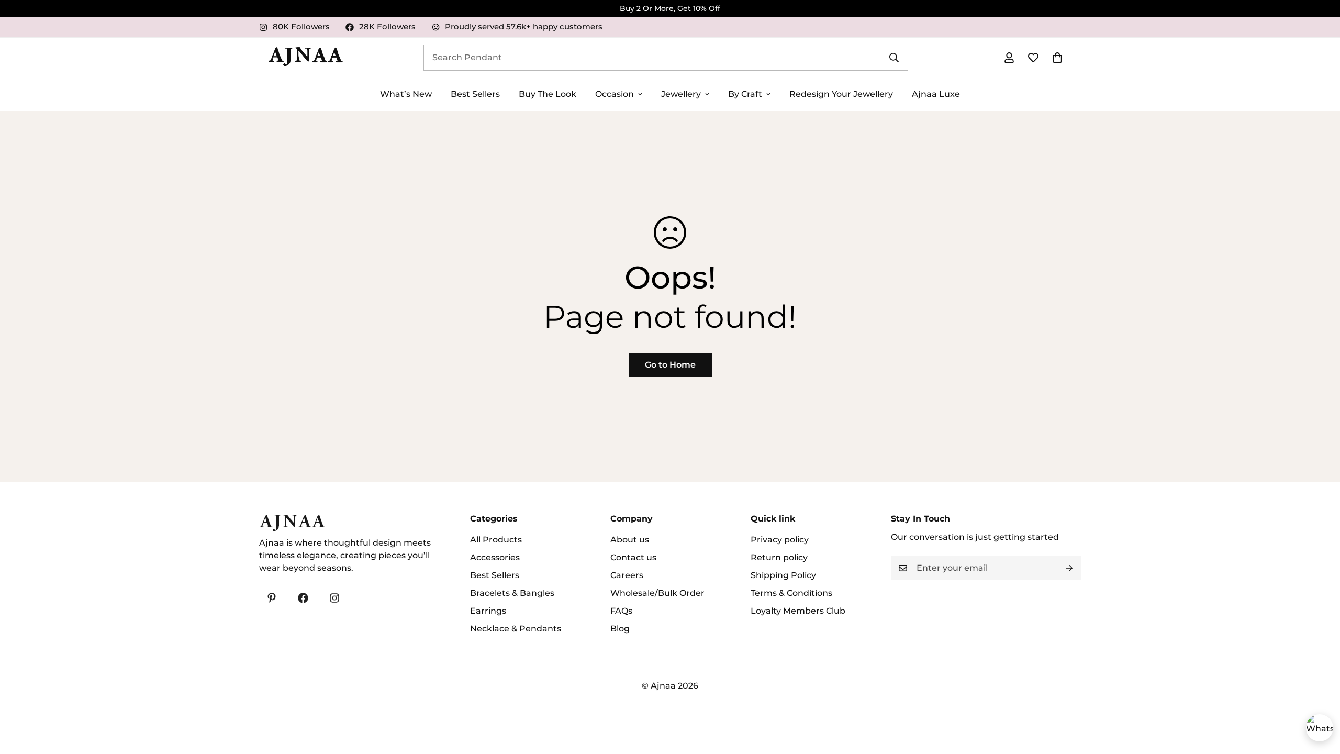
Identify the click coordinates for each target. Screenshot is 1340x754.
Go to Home (670, 365)
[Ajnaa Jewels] (305, 57)
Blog (620, 629)
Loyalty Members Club (798, 611)
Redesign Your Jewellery (841, 94)
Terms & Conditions (791, 593)
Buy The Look (547, 94)
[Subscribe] (1069, 568)
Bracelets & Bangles (512, 593)
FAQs (621, 611)
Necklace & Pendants (515, 629)
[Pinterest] (271, 598)
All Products (496, 540)
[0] (1057, 58)
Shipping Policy (783, 575)
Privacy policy (780, 540)
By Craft (745, 94)
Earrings (488, 611)
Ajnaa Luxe (936, 94)
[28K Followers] (303, 598)
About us (629, 540)
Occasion (614, 94)
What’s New (406, 94)
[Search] (894, 57)
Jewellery (681, 94)
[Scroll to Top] (1320, 697)
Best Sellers (475, 94)
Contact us (633, 557)
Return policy (779, 557)
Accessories (495, 557)
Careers (626, 575)
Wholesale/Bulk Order (657, 593)
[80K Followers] (334, 598)
